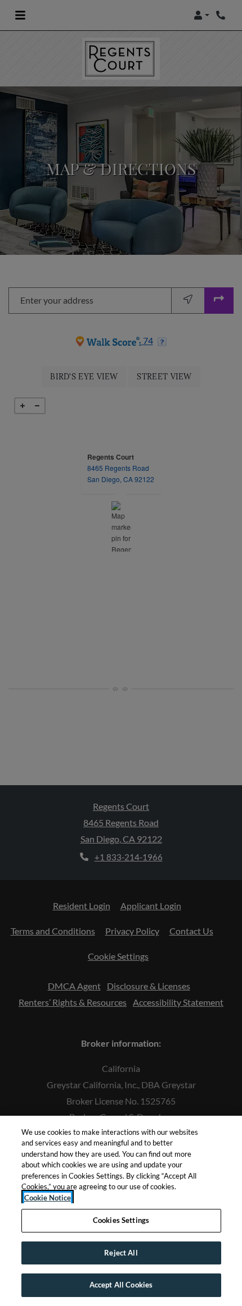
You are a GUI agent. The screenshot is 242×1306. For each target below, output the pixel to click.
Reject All (120, 1252)
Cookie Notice (47, 1197)
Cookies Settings (121, 1220)
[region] (121, 1211)
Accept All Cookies (121, 1284)
